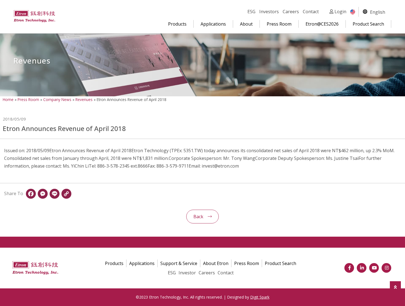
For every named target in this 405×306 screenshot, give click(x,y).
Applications (213, 24)
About (246, 24)
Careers (291, 12)
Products (177, 24)
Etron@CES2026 (322, 24)
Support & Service (178, 263)
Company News (57, 99)
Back (198, 217)
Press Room (279, 24)
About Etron (215, 263)
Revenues (84, 99)
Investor (187, 273)
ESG (251, 12)
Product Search (368, 24)
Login (339, 12)
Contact (311, 12)
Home (8, 99)
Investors (269, 12)
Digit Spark (259, 297)
